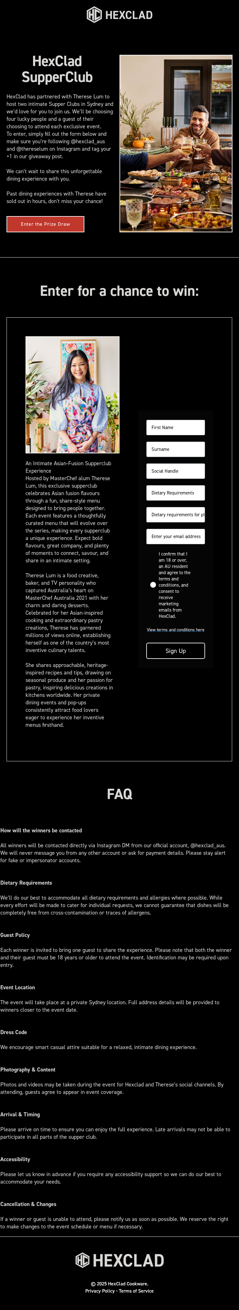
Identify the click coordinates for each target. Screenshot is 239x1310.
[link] (119, 14)
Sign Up (176, 651)
